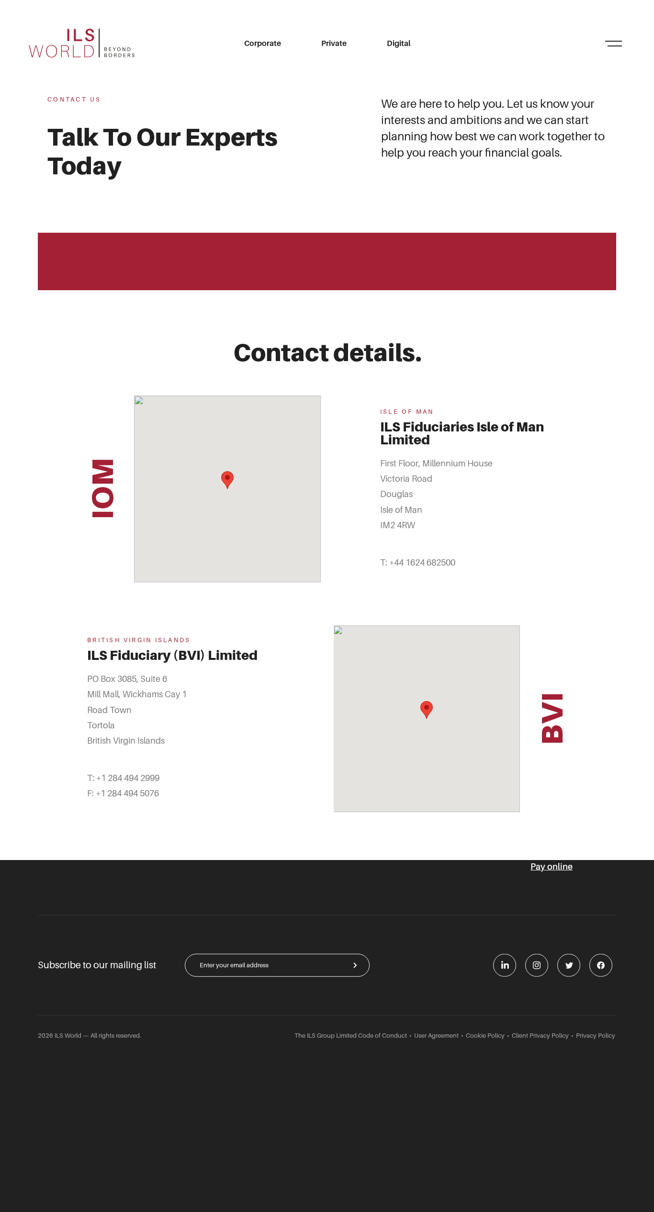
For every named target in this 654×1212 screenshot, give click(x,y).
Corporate (262, 43)
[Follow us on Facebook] (600, 964)
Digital (398, 43)
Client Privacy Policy (540, 1035)
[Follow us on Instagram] (536, 964)
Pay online (551, 867)
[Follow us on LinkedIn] (504, 964)
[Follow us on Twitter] (568, 964)
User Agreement (436, 1035)
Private (334, 43)
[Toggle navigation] (613, 43)
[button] (227, 480)
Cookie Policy (485, 1035)
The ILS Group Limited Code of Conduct (350, 1035)
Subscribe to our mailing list (97, 965)
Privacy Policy (595, 1035)
